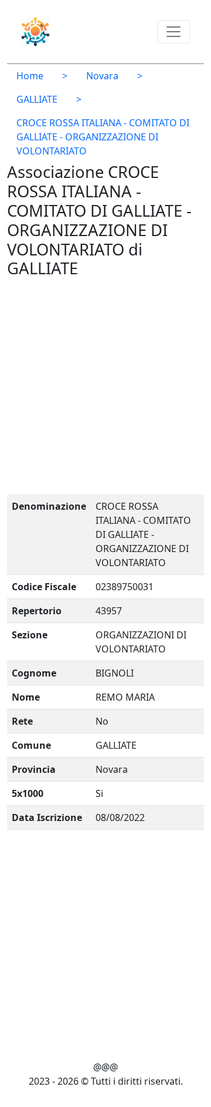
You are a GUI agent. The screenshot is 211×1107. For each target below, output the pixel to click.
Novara (102, 75)
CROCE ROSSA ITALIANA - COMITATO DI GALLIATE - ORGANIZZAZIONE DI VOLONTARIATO (102, 136)
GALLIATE (36, 99)
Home (29, 75)
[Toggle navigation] (173, 31)
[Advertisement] (105, 388)
